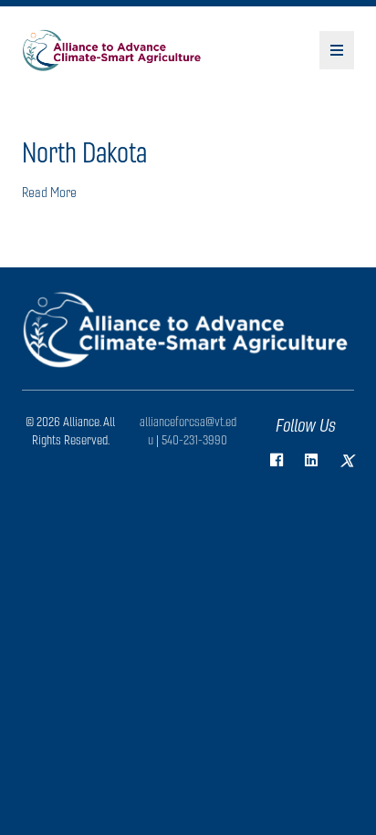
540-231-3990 (194, 439)
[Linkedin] (311, 460)
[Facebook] (276, 460)
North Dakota (84, 153)
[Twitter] (346, 461)
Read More (49, 192)
